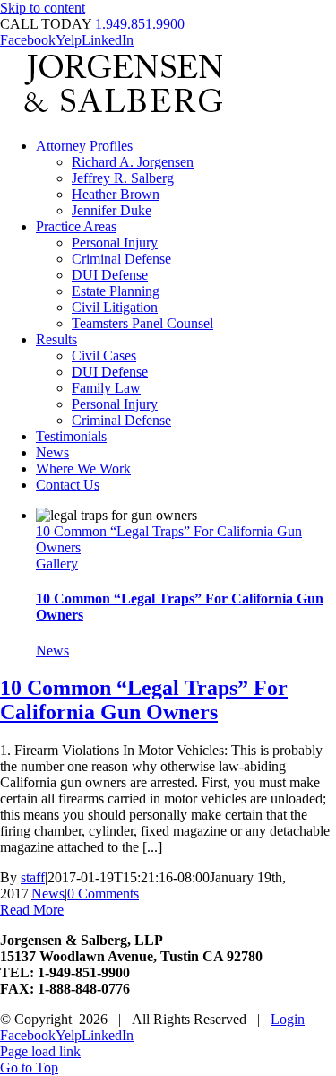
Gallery (57, 563)
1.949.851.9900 (140, 23)
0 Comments (103, 893)
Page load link (40, 1051)
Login (288, 1019)
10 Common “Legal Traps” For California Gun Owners (144, 700)
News (52, 650)
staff (33, 877)
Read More (32, 909)
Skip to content (42, 7)
